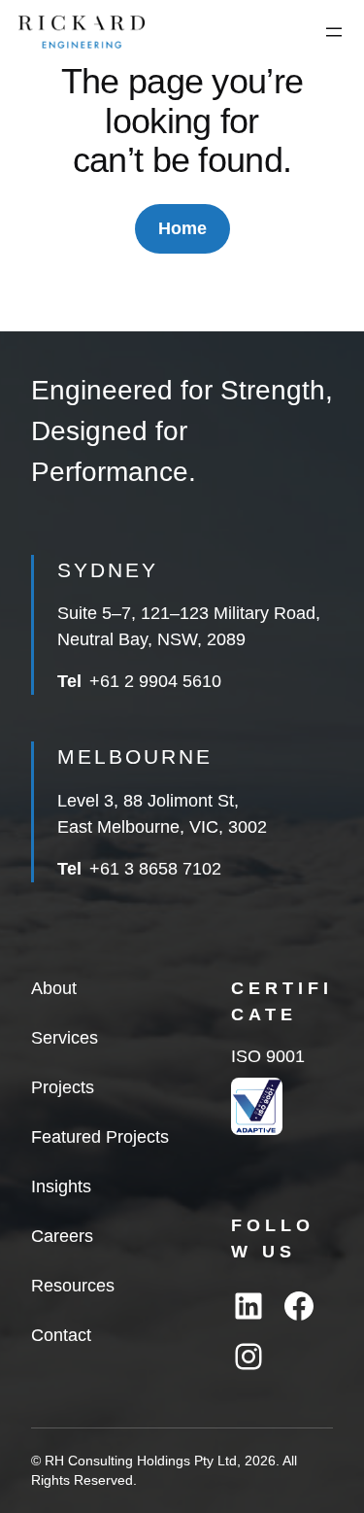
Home (182, 228)
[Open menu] (334, 32)
